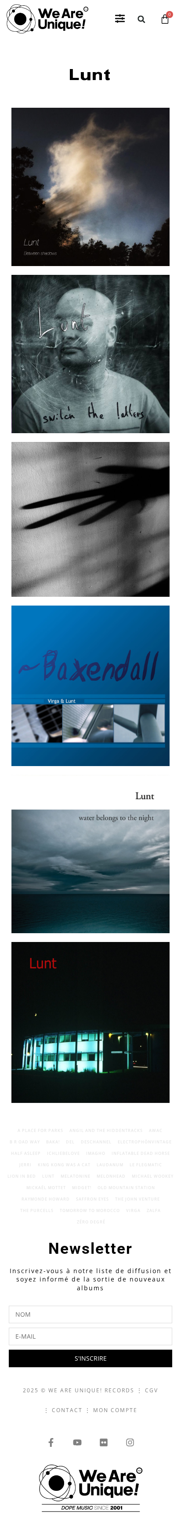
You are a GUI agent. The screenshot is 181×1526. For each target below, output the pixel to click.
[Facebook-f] (51, 1442)
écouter (130, 236)
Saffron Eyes (92, 1199)
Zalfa (154, 1210)
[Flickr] (103, 1442)
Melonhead (111, 1176)
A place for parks (40, 1130)
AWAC (156, 1130)
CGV (151, 1390)
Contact (67, 1410)
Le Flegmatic (146, 1165)
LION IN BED (21, 1176)
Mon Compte (115, 1410)
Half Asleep (26, 1153)
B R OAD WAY (25, 1142)
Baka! (53, 1142)
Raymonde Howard (46, 1199)
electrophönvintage (145, 1142)
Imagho (95, 1153)
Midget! (81, 1187)
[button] (120, 19)
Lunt (48, 1176)
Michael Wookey (153, 1176)
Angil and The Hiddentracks (106, 1130)
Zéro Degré (91, 1222)
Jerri (25, 1165)
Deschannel (96, 1142)
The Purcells (37, 1210)
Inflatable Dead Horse (141, 1153)
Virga (133, 1210)
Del (70, 1142)
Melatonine (75, 1176)
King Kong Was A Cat (64, 1165)
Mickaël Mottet (46, 1187)
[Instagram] (130, 1442)
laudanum (110, 1165)
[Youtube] (77, 1442)
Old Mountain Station (126, 1187)
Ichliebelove (63, 1153)
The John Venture (137, 1199)
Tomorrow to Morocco (90, 1210)
